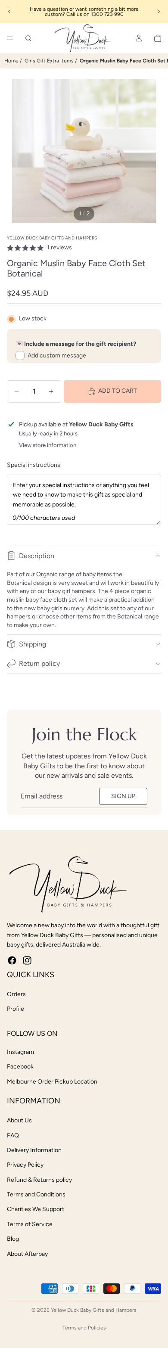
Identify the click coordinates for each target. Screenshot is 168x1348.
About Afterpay (27, 1254)
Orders (16, 994)
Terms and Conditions (36, 1194)
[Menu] (10, 38)
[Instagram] (27, 960)
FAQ (13, 1135)
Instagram (20, 1052)
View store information (47, 445)
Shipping (32, 644)
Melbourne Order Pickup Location (52, 1081)
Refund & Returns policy (39, 1179)
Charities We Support (35, 1209)
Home (11, 61)
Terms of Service (30, 1224)
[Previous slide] (9, 11)
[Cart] (157, 38)
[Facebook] (12, 960)
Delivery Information (34, 1150)
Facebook (20, 1066)
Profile (15, 1009)
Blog (13, 1238)
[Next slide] (158, 11)
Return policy (39, 663)
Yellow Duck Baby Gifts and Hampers (94, 1310)
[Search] (28, 38)
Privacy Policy (25, 1164)
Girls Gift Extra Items (49, 61)
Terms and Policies (84, 1328)
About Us (19, 1120)
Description (36, 556)
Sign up (123, 796)
